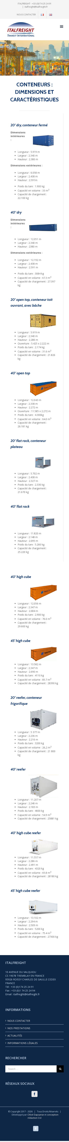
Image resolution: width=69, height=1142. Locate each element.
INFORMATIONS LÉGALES (22, 1043)
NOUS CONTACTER (18, 1020)
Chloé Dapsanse (35, 1114)
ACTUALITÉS (14, 1035)
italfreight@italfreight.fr (36, 6)
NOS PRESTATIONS (18, 1028)
